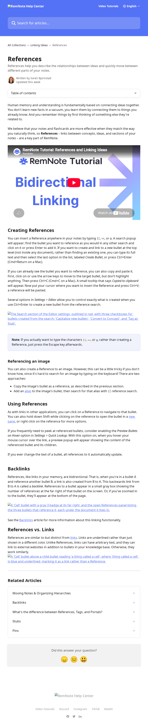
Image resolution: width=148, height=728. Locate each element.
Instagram (80, 709)
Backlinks (26, 520)
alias (28, 391)
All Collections (17, 45)
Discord (64, 709)
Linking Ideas (39, 45)
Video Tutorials (108, 6)
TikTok (96, 709)
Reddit (108, 709)
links (73, 537)
